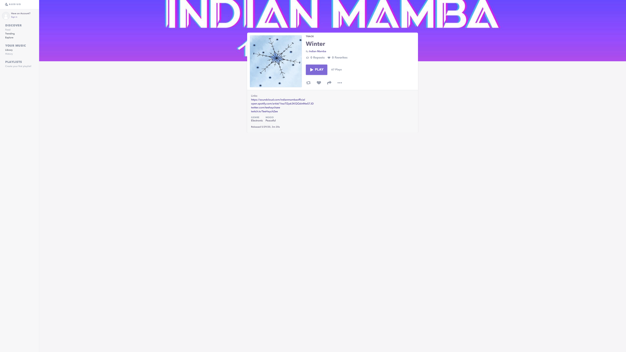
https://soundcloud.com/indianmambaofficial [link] (278, 100)
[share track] (329, 82)
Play (319, 69)
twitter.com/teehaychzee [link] (265, 107)
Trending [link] (10, 34)
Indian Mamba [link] (317, 51)
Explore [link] (9, 38)
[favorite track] (318, 82)
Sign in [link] (14, 17)
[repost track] (308, 82)
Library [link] (9, 50)
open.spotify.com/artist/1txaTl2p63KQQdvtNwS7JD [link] (282, 104)
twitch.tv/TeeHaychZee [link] (264, 111)
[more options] (339, 82)
